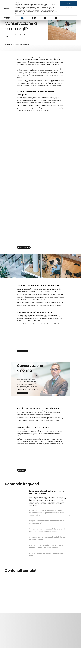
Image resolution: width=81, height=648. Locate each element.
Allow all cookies (68, 3)
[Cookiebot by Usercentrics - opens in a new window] (7, 18)
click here (49, 13)
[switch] (34, 18)
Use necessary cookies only (68, 11)
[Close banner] (79, 1)
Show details (62, 17)
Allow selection (68, 7)
